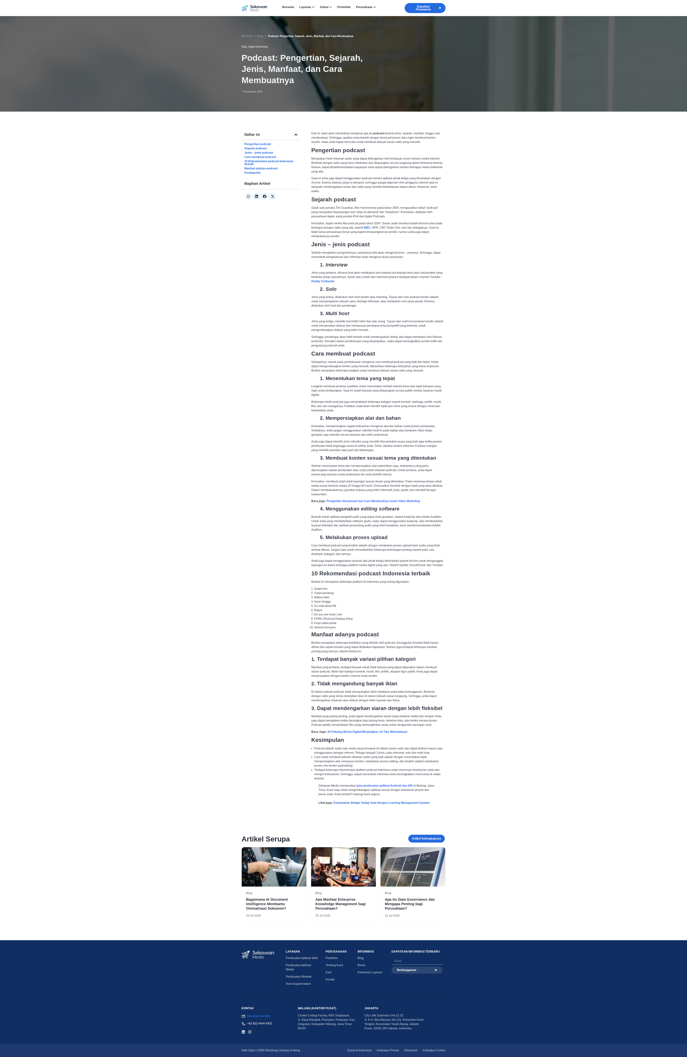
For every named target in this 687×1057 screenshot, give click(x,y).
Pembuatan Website (298, 976)
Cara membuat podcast (260, 157)
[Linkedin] (243, 1032)
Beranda (247, 36)
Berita (361, 965)
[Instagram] (250, 1032)
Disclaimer (411, 1050)
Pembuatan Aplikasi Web (302, 958)
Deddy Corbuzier (322, 281)
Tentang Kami (334, 965)
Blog (260, 36)
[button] (296, 134)
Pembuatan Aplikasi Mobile (298, 967)
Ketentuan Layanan (370, 972)
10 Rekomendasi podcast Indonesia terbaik (268, 163)
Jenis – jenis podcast (258, 152)
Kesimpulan (252, 172)
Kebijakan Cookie (434, 1050)
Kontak (330, 979)
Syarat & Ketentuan (359, 1050)
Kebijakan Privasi (388, 1050)
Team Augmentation (298, 983)
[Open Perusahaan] (374, 7)
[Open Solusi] (330, 7)
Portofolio (332, 958)
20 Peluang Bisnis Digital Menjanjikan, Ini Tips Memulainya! (367, 731)
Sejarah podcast (255, 148)
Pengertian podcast (257, 144)
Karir (329, 972)
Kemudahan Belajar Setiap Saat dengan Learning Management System (381, 802)
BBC (367, 227)
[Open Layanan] (313, 7)
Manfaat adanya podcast (261, 168)
